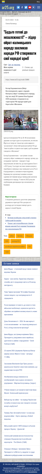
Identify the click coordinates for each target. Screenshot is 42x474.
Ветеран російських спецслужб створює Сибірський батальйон (20, 219)
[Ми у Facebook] (22, 7)
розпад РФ (16, 241)
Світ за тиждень (14, 65)
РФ (29, 247)
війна (12, 236)
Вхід (38, 2)
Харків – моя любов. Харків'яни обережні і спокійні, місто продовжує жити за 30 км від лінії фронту (20, 282)
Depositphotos (32, 472)
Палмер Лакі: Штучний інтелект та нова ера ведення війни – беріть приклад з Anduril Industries (19, 416)
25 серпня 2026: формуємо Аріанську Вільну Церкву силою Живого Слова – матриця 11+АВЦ (19, 354)
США (7, 252)
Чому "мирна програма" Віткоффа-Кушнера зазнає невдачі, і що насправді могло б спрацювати (19, 295)
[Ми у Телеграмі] (18, 7)
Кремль (20, 236)
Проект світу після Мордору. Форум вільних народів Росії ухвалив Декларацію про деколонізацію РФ (20, 226)
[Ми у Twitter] (25, 7)
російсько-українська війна (15, 247)
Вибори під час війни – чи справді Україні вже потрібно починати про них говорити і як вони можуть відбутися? (20, 403)
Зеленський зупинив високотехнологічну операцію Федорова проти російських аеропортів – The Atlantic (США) (18, 439)
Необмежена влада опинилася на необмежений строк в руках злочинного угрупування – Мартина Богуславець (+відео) (20, 380)
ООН (6, 241)
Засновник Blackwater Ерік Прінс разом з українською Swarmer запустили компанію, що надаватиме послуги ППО (20, 367)
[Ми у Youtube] (29, 7)
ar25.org (8, 7)
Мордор (29, 236)
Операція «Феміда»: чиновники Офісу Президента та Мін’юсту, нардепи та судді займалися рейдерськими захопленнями (19, 452)
